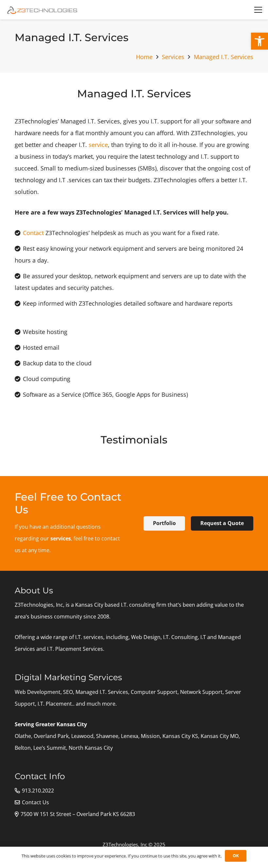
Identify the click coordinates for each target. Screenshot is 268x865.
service (98, 145)
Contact (33, 233)
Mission (150, 736)
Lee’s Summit (49, 747)
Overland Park (51, 736)
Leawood (82, 736)
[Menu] (258, 10)
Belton (23, 747)
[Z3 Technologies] (42, 9)
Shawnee (107, 736)
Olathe (23, 736)
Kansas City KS (180, 736)
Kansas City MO (220, 736)
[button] (259, 41)
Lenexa (129, 736)
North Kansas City (91, 747)
